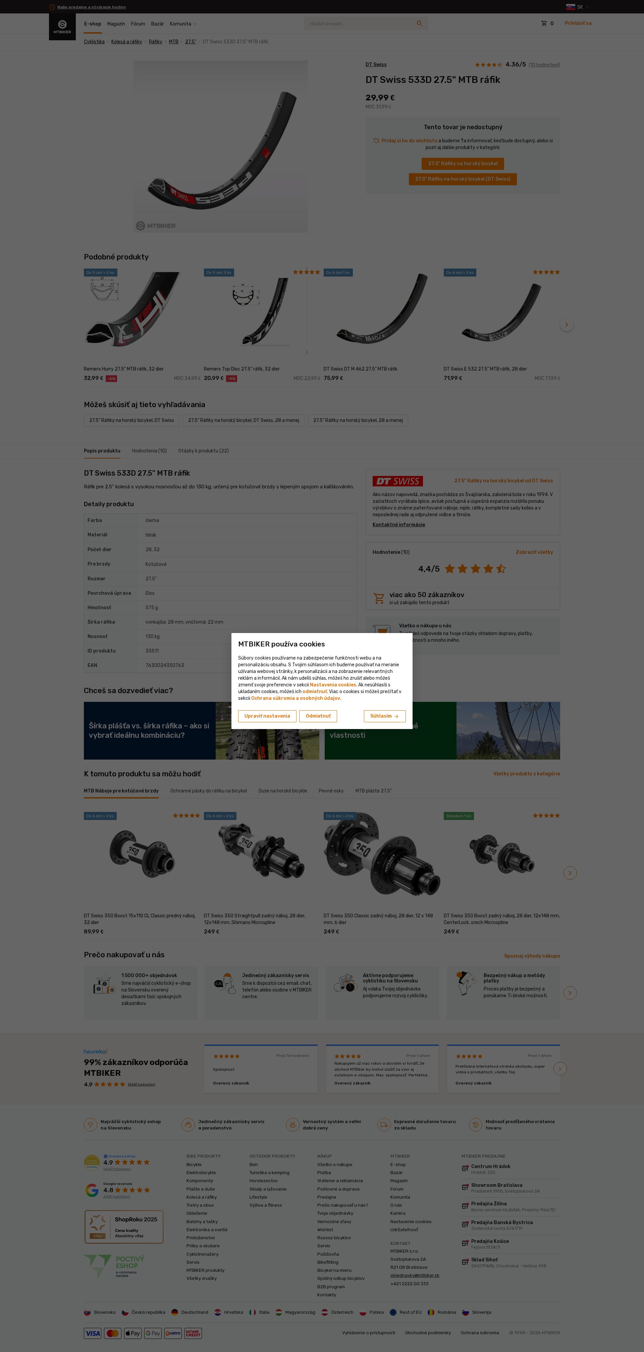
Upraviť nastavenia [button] (267, 716)
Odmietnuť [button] (318, 716)
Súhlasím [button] (384, 716)
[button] (315, 691)
